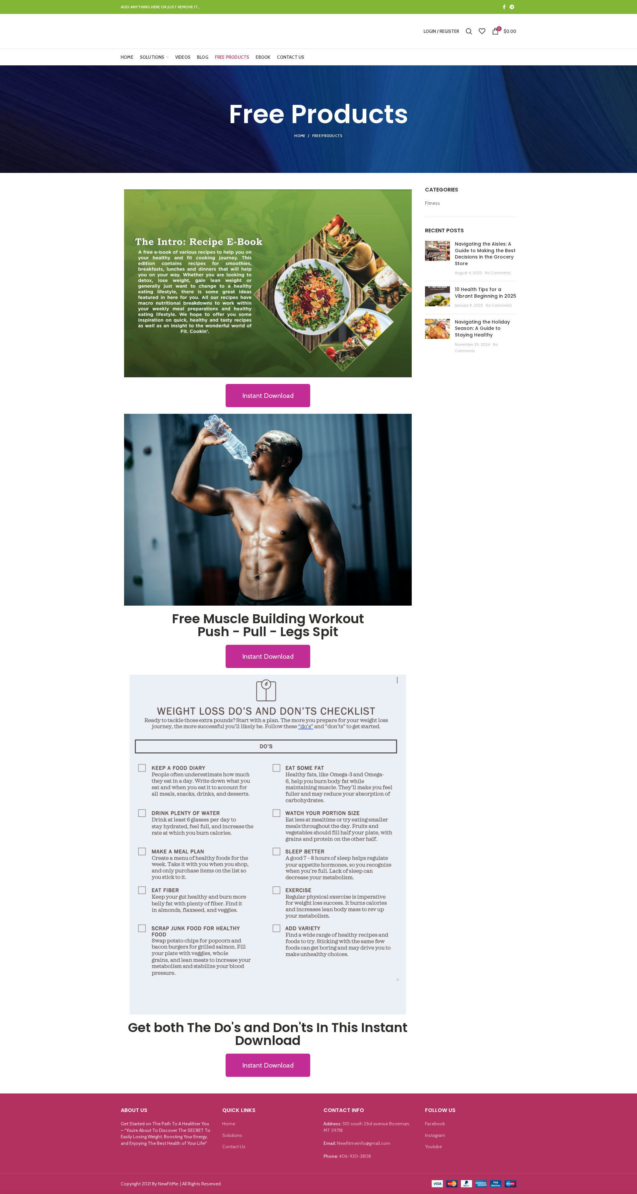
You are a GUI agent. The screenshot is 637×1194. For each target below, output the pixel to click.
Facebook (435, 1124)
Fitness (432, 203)
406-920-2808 (355, 1156)
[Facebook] (504, 7)
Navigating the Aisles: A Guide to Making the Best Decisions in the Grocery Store (485, 254)
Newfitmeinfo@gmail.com (363, 1143)
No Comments (498, 272)
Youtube (433, 1147)
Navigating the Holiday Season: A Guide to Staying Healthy (482, 328)
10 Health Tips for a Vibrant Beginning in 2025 (485, 292)
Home (299, 135)
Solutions (232, 1135)
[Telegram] (512, 7)
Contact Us (234, 1147)
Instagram (435, 1135)
